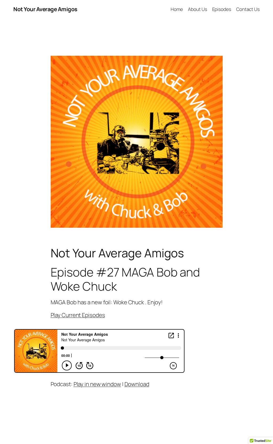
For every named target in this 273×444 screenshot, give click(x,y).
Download (137, 384)
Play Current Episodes (78, 315)
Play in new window (97, 384)
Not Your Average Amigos (45, 9)
